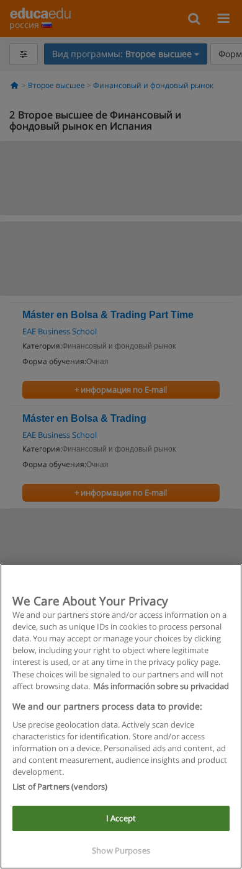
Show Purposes (121, 850)
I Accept (121, 818)
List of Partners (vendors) (59, 786)
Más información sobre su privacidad (161, 686)
